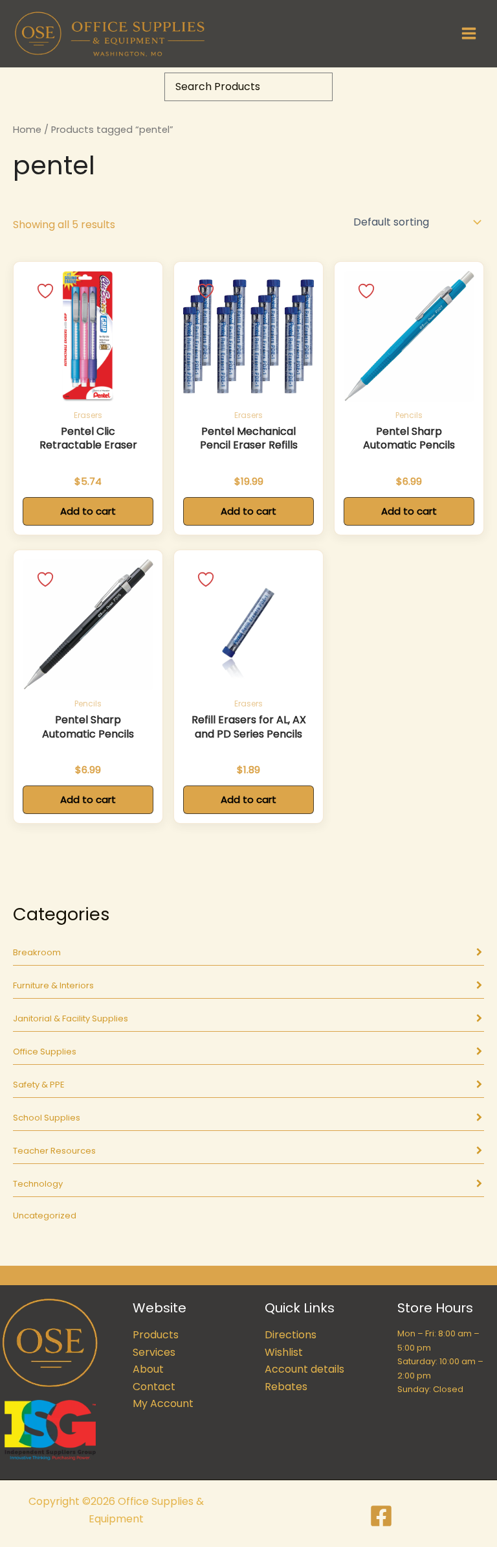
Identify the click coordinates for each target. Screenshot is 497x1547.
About (148, 1369)
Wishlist (284, 1352)
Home (27, 129)
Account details (304, 1369)
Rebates (286, 1386)
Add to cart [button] (88, 511)
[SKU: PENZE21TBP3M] (88, 336)
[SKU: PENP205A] (88, 624)
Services (154, 1352)
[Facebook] (381, 1516)
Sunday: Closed (430, 1389)
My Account (163, 1403)
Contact (154, 1386)
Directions (290, 1334)
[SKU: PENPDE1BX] (248, 336)
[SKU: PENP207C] (409, 336)
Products (156, 1334)
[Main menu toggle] (469, 33)
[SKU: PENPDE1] (248, 624)
